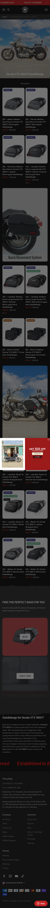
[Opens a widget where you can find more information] (41, 904)
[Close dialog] (49, 439)
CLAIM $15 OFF (37, 453)
